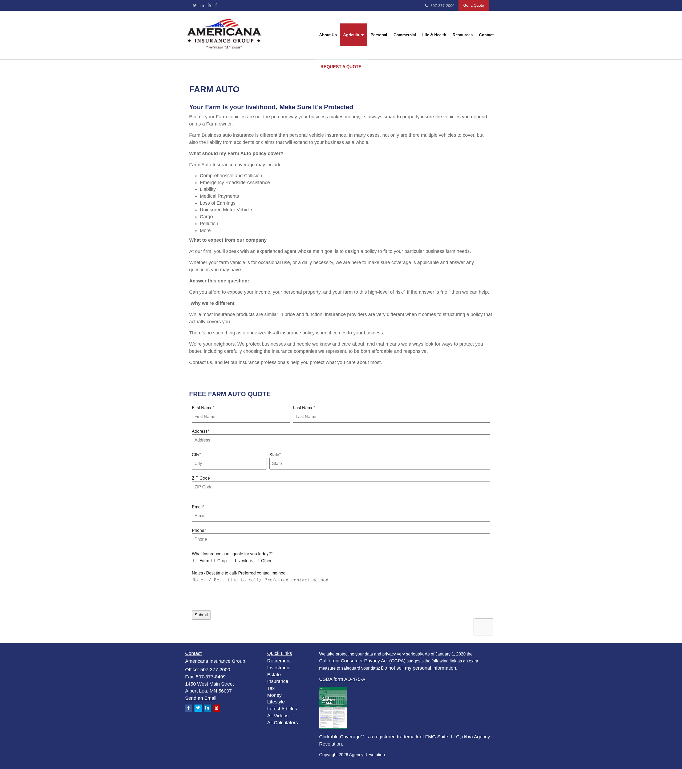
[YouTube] (209, 5)
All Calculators (282, 722)
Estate (274, 674)
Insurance (277, 681)
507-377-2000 (442, 5)
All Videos (278, 715)
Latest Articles (282, 708)
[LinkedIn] (202, 5)
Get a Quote (473, 5)
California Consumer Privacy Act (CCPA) (362, 660)
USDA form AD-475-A (342, 679)
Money (274, 695)
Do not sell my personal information (418, 668)
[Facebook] (216, 5)
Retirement (279, 660)
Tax (271, 688)
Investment (279, 667)
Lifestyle (276, 702)
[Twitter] (195, 5)
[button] (328, 34)
